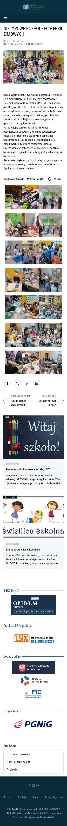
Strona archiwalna (18, 754)
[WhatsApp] (37, 383)
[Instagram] (33, 785)
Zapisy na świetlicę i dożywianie (23, 549)
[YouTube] (37, 785)
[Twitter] (17, 383)
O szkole (7, 797)
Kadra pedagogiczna (54, 797)
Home (6, 41)
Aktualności (18, 41)
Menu (5, 18)
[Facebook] (7, 383)
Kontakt (22, 797)
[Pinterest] (27, 383)
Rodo (35, 797)
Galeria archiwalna (19, 762)
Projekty (12, 769)
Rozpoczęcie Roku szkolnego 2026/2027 (28, 469)
